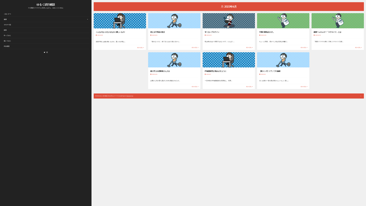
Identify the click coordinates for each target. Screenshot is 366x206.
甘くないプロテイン (212, 32)
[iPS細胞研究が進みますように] (229, 60)
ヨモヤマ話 (7, 24)
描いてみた (7, 41)
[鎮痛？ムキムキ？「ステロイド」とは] (338, 20)
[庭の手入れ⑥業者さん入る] (174, 60)
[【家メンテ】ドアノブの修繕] (283, 60)
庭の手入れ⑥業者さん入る (160, 71)
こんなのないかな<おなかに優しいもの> (110, 32)
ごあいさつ (7, 14)
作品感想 (7, 46)
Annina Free (130, 96)
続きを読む (140, 47)
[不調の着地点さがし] (283, 20)
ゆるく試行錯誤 (46, 4)
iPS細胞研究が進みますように (215, 71)
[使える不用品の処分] (174, 20)
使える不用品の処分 (157, 32)
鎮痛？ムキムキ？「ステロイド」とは (327, 32)
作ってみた (7, 35)
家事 (5, 30)
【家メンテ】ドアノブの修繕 (269, 71)
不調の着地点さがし (266, 32)
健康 (5, 19)
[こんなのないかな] (120, 20)
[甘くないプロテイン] (229, 20)
